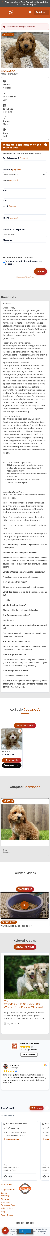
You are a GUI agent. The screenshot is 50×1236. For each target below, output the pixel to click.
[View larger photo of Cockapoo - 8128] (20, 731)
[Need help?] (5, 1230)
